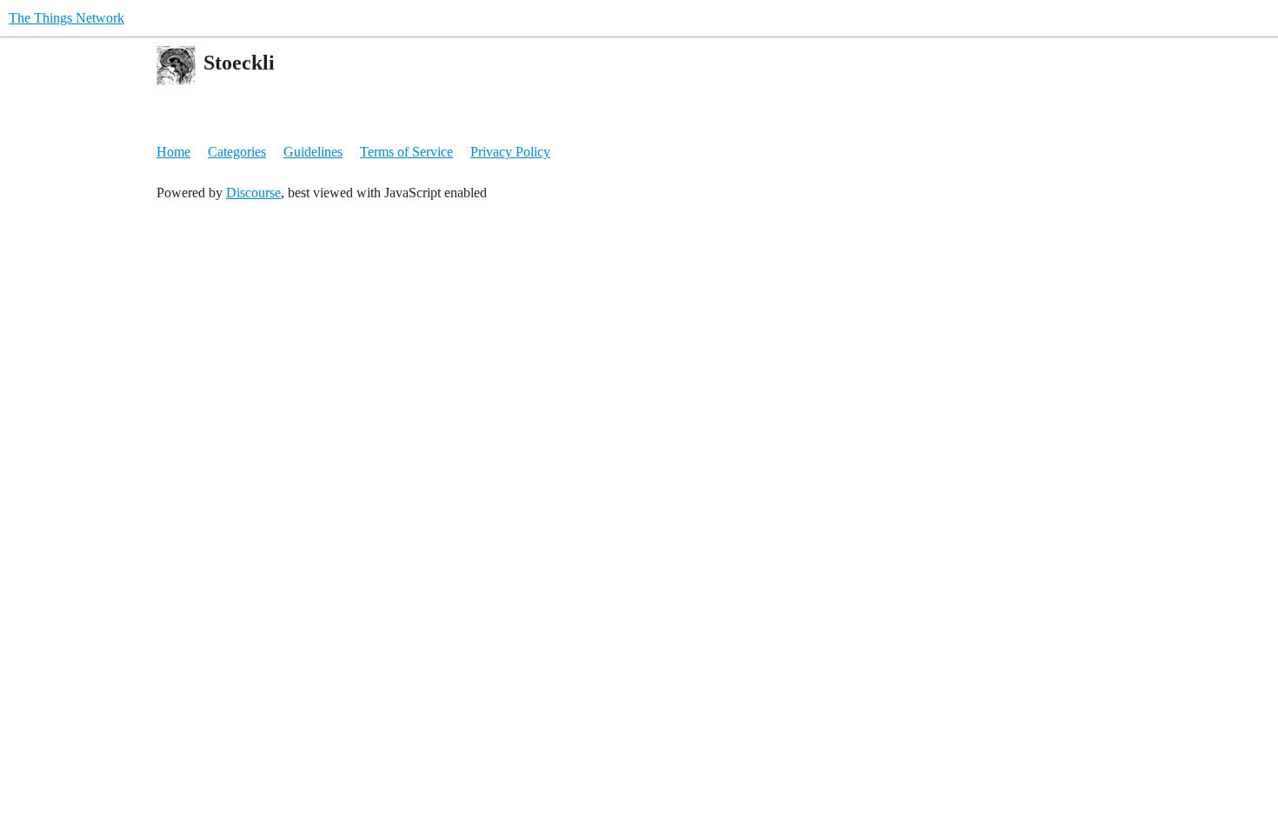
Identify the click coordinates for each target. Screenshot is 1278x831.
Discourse (253, 192)
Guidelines (313, 151)
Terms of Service (406, 151)
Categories (237, 151)
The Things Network (66, 17)
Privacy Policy (510, 151)
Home (173, 151)
